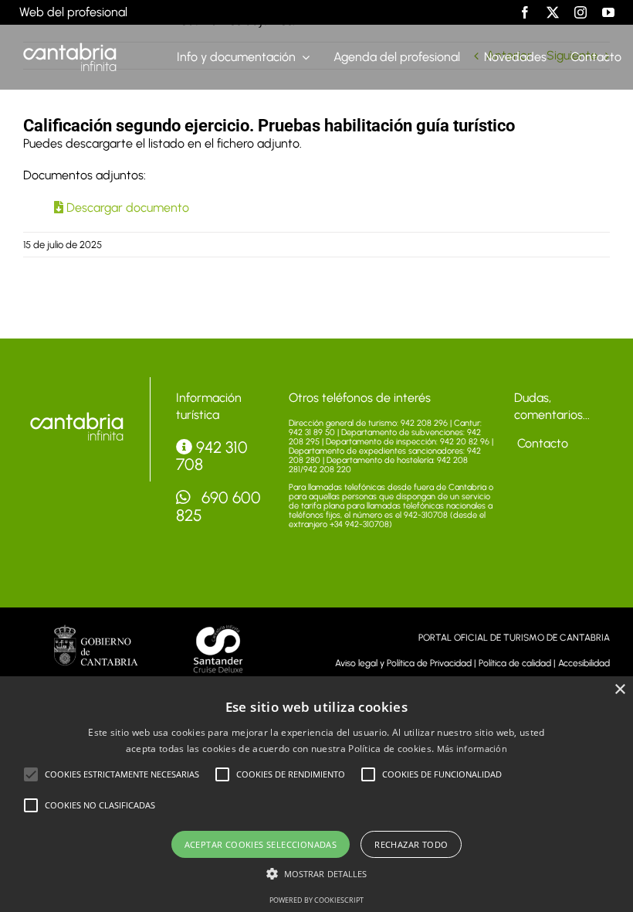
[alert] (316, 794)
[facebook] (525, 12)
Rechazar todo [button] (411, 844)
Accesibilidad (584, 663)
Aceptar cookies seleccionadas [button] (260, 844)
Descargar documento (126, 207)
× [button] (619, 690)
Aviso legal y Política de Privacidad (403, 663)
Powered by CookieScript (316, 900)
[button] (30, 774)
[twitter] (553, 12)
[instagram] (580, 12)
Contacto (541, 443)
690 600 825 (219, 507)
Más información (472, 748)
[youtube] (608, 12)
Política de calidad (515, 663)
